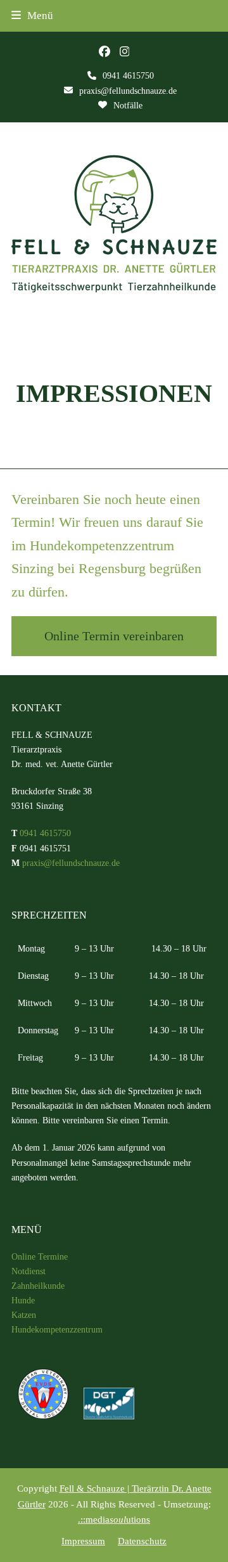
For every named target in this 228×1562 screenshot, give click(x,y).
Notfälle (127, 105)
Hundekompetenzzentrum (57, 1329)
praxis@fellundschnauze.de (128, 91)
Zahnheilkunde (38, 1286)
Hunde (23, 1300)
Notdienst (28, 1271)
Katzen (23, 1315)
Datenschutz (142, 1541)
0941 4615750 (128, 76)
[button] (32, 16)
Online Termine (39, 1257)
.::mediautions (114, 1519)
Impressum (83, 1541)
